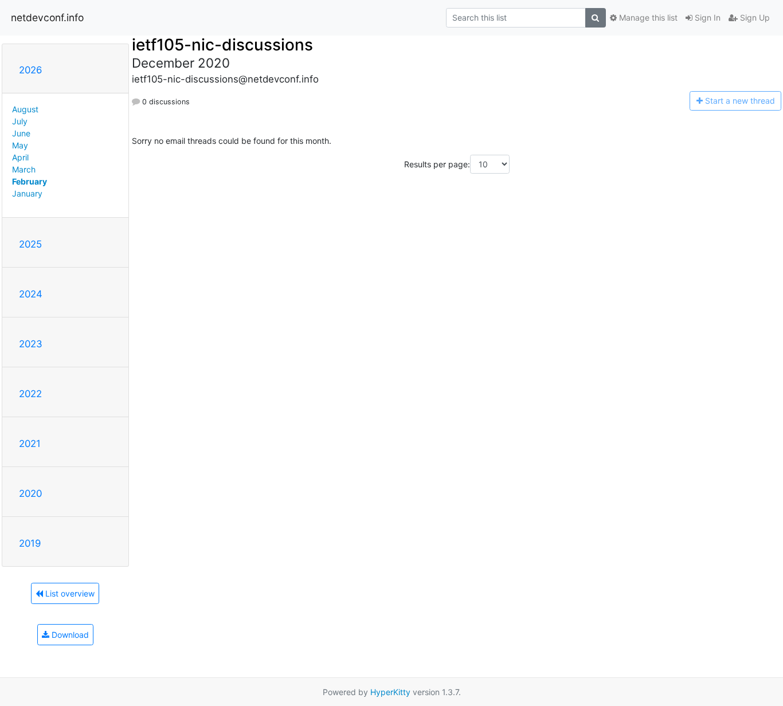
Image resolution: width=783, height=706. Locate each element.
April (20, 157)
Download (69, 635)
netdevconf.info (47, 17)
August (25, 109)
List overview (69, 593)
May (20, 145)
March (24, 169)
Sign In (706, 17)
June (21, 133)
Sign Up (754, 17)
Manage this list (647, 17)
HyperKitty (390, 692)
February (29, 181)
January (27, 193)
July (20, 121)
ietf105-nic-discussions (222, 44)
